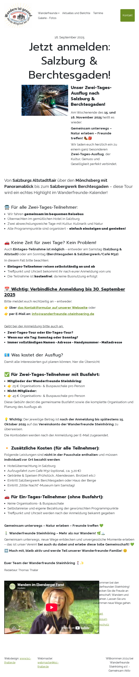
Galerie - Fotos (47, 18)
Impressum (100, 619)
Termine (98, 13)
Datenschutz (101, 624)
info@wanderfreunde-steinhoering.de (63, 314)
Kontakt (128, 15)
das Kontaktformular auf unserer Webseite (53, 307)
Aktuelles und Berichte (76, 13)
